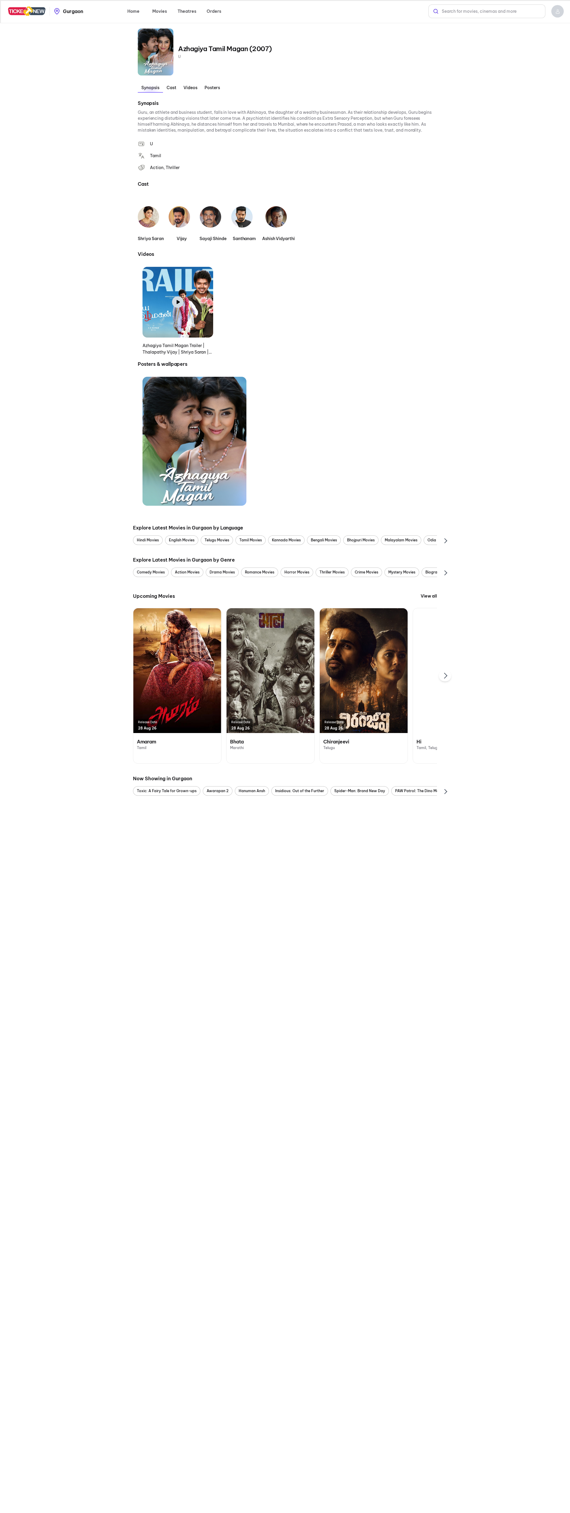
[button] (557, 11)
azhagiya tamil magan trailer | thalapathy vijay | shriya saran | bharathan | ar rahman (175, 349)
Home (133, 11)
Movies (159, 11)
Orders (214, 11)
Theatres (187, 11)
